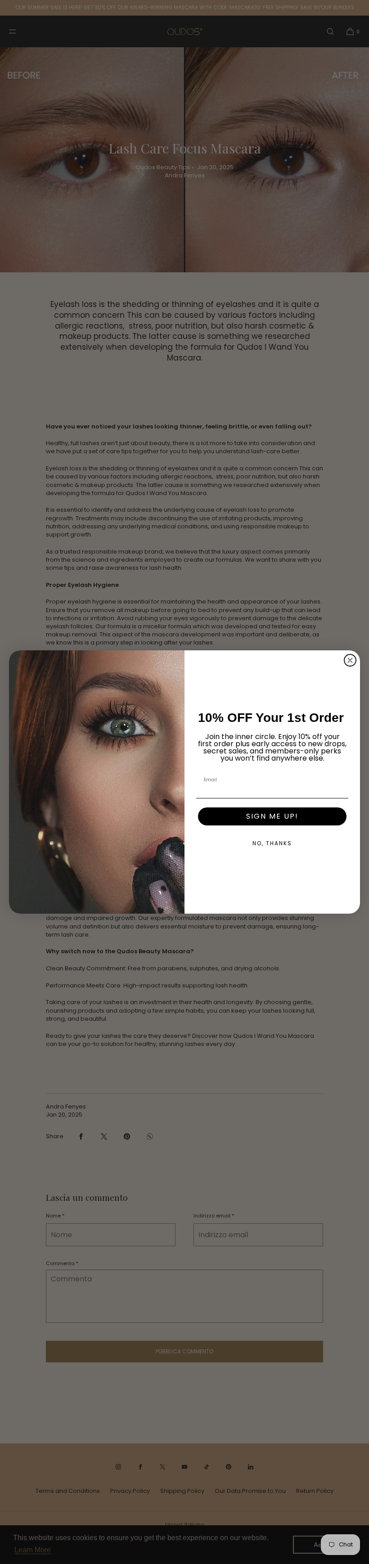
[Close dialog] (350, 660)
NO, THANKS (272, 843)
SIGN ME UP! (272, 816)
